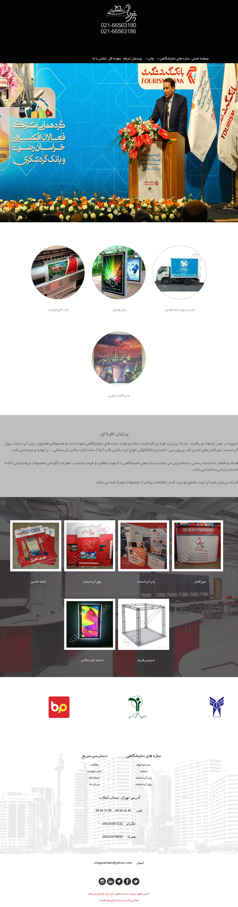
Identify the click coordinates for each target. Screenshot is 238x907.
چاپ (151, 58)
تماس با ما (99, 58)
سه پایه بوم (144, 764)
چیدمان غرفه (132, 58)
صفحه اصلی (200, 58)
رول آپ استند (143, 784)
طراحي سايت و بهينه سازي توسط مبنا (119, 900)
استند (143, 771)
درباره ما (94, 784)
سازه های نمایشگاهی (175, 58)
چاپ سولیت (94, 771)
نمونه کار (114, 58)
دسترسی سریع (94, 756)
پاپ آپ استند (144, 777)
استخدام (94, 777)
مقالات (94, 764)
